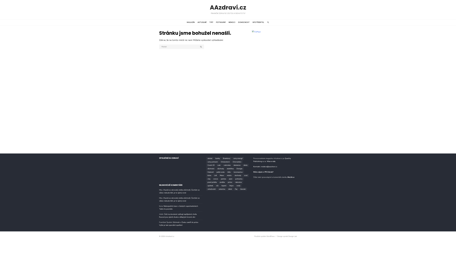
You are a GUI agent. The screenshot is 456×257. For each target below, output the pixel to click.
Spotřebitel (258, 22)
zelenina (222, 189)
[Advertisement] (273, 51)
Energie (239, 169)
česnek (243, 189)
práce (230, 182)
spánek (210, 186)
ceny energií (237, 158)
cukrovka (227, 165)
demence (237, 165)
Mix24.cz (290, 177)
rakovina (238, 182)
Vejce (231, 186)
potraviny (238, 179)
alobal (210, 158)
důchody (220, 169)
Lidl (215, 175)
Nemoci (232, 22)
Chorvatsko (237, 162)
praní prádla (212, 182)
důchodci (211, 169)
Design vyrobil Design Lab (287, 236)
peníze (223, 179)
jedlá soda (220, 172)
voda (238, 186)
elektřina (230, 169)
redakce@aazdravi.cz (269, 167)
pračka (222, 182)
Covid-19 (211, 165)
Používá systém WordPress (264, 236)
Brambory (226, 158)
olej (209, 179)
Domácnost (244, 22)
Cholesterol (225, 162)
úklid (230, 189)
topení (223, 186)
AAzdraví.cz (228, 7)
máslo (229, 175)
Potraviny (221, 22)
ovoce (215, 179)
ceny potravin (213, 162)
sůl (217, 186)
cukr (219, 165)
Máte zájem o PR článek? (263, 172)
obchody (238, 175)
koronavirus (238, 172)
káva (209, 175)
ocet (245, 175)
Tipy (211, 22)
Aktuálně (202, 22)
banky (217, 158)
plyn (230, 179)
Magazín (191, 22)
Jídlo (229, 172)
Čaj (236, 189)
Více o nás (271, 161)
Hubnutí (211, 172)
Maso (222, 175)
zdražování (212, 189)
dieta (245, 165)
